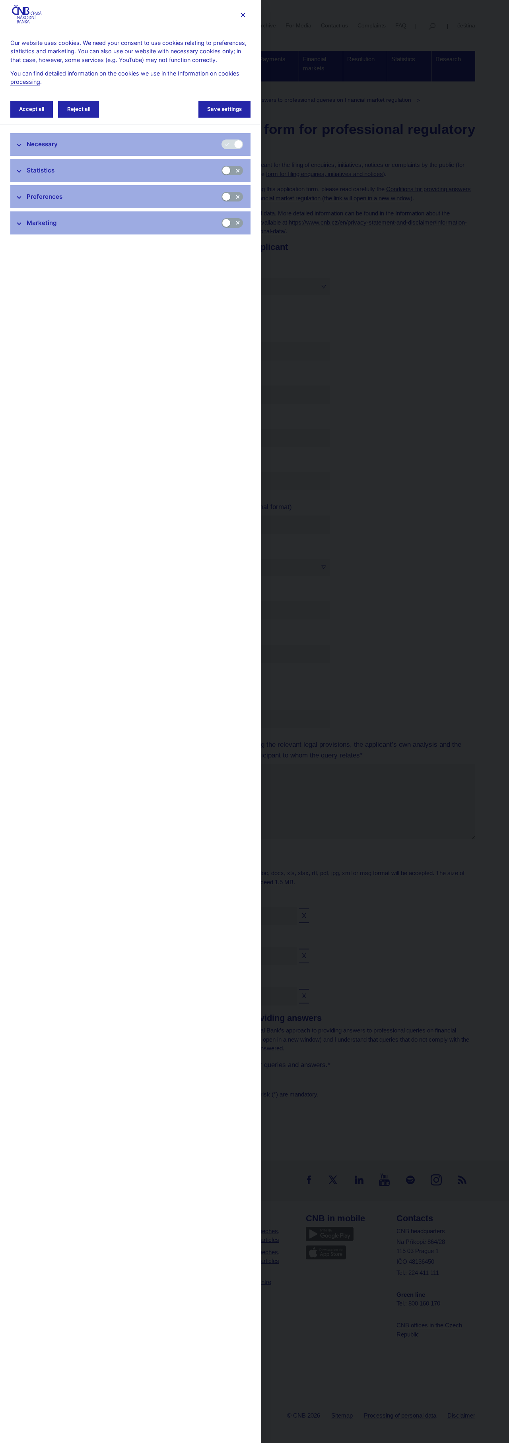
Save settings (224, 109)
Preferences (44, 196)
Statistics (40, 170)
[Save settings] (243, 15)
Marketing (42, 223)
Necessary (42, 144)
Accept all (31, 109)
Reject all (78, 109)
